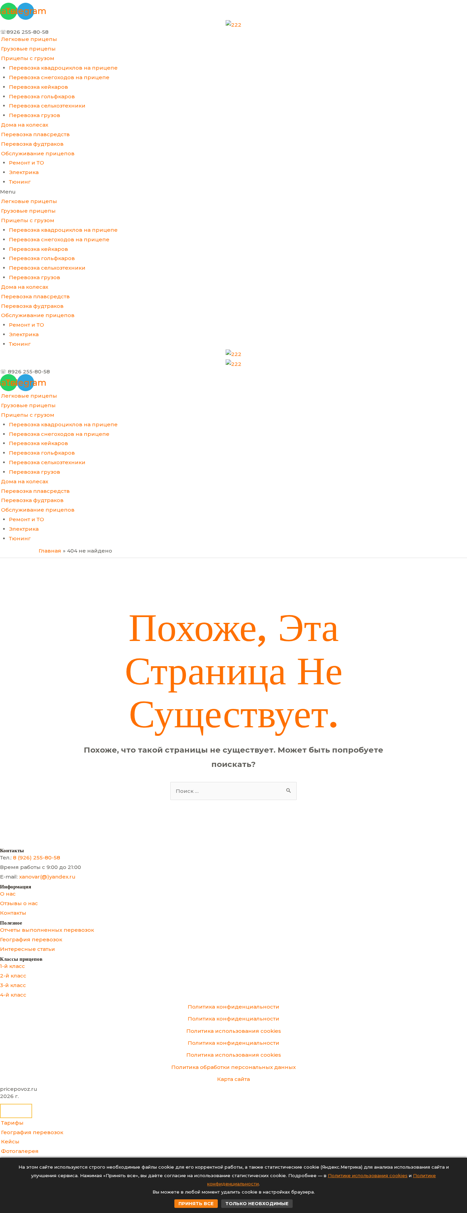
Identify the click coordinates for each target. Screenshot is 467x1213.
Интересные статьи (27, 949)
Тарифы (12, 1122)
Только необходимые (257, 1203)
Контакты (13, 913)
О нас (8, 893)
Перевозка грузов (34, 115)
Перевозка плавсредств (35, 134)
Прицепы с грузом (27, 58)
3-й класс (13, 985)
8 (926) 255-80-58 (36, 857)
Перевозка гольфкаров (42, 96)
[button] (233, 192)
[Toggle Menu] (16, 1111)
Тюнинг (20, 182)
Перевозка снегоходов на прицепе (59, 77)
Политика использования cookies (233, 1031)
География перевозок (31, 939)
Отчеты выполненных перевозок (47, 930)
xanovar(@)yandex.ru (47, 876)
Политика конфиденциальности (233, 1006)
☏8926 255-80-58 (24, 32)
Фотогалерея (20, 1151)
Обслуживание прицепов (38, 153)
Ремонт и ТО (26, 162)
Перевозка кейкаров (38, 87)
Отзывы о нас (19, 903)
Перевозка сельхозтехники (47, 105)
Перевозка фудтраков (32, 144)
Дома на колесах (24, 125)
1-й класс (12, 966)
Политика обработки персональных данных (233, 1067)
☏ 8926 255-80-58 (25, 371)
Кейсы (10, 1141)
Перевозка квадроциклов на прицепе (63, 68)
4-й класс (13, 994)
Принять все (196, 1203)
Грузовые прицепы (28, 48)
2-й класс (13, 975)
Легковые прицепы (29, 39)
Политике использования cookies (368, 1175)
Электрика (24, 172)
